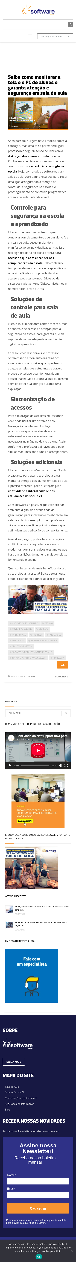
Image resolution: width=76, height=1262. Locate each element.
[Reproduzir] (10, 765)
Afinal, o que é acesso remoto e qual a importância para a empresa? (42, 908)
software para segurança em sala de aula (32, 652)
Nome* (11, 1175)
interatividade (19, 635)
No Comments (61, 676)
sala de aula (18, 640)
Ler (63, 664)
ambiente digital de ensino (25, 623)
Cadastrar (38, 1208)
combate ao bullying (22, 629)
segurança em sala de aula (44, 640)
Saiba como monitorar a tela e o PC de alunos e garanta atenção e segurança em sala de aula (37, 85)
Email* (11, 1188)
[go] (66, 713)
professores (55, 635)
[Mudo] (60, 765)
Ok (38, 1256)
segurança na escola (22, 646)
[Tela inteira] (66, 765)
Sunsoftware (30, 676)
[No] (71, 1251)
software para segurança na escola (29, 658)
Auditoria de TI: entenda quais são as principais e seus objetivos (41, 923)
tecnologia (58, 658)
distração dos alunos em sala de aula (34, 156)
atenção (49, 623)
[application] (38, 750)
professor (37, 635)
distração (43, 629)
